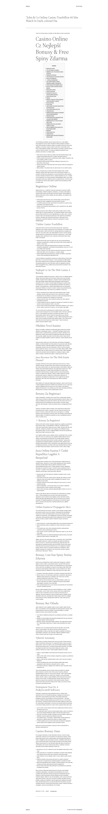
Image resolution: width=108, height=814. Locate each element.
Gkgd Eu (28, 6)
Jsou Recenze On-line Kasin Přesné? (55, 76)
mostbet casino (39, 220)
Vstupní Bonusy (50, 110)
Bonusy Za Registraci (51, 78)
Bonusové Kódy (50, 102)
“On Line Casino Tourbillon (52, 70)
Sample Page (79, 6)
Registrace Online (50, 68)
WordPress (79, 809)
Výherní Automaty (50, 91)
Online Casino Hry (50, 132)
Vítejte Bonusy (49, 133)
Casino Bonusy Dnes (51, 96)
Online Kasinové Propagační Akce (54, 84)
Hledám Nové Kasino (51, 75)
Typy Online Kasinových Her (53, 109)
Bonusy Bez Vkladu (51, 89)
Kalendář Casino (50, 115)
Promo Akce (49, 104)
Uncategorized (53, 791)
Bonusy (48, 97)
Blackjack (48, 130)
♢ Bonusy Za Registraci (52, 79)
